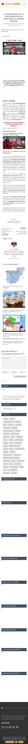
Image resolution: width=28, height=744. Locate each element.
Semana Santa (14, 467)
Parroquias (7, 461)
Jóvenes (11, 440)
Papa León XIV (16, 455)
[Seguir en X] (6, 727)
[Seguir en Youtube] (17, 727)
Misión (5, 446)
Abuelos (6, 418)
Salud (11, 464)
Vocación (14, 473)
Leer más (21, 741)
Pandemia (12, 452)
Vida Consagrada (12, 470)
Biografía (10, 25)
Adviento (12, 418)
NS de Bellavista (19, 449)
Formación (19, 436)
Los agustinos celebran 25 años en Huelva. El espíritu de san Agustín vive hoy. (13, 310)
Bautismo (10, 424)
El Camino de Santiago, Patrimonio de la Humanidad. (13, 286)
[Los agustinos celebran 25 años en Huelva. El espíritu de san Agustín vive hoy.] (14, 299)
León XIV (6, 443)
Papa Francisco (7, 455)
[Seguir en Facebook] (2, 727)
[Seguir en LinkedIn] (13, 727)
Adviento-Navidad (8, 421)
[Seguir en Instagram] (9, 727)
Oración (6, 452)
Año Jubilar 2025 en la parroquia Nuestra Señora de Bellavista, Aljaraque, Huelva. (13, 342)
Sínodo (22, 467)
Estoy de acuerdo (10, 741)
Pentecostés (20, 461)
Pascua (13, 461)
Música (5, 449)
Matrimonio (18, 443)
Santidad (6, 467)
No (16, 741)
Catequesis (18, 424)
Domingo (17, 430)
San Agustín (17, 464)
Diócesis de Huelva (8, 430)
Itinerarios (15, 25)
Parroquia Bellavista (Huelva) (11, 458)
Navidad (11, 449)
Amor (5, 424)
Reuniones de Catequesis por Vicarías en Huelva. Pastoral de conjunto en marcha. (13, 334)
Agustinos (18, 421)
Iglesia (5, 440)
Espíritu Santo (15, 433)
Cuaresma (14, 427)
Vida (5, 470)
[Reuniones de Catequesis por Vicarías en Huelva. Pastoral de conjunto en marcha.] (14, 323)
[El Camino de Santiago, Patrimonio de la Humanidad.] (14, 275)
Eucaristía (6, 436)
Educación (6, 433)
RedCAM (6, 464)
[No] (26, 739)
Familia (13, 436)
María (11, 443)
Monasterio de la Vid (14, 446)
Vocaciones (7, 473)
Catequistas (7, 427)
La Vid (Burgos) (19, 440)
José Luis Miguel (13, 23)
